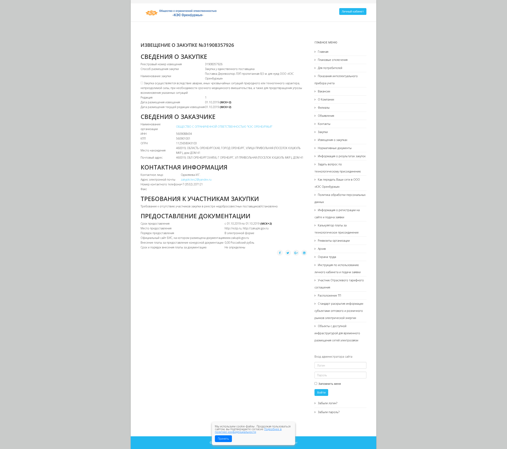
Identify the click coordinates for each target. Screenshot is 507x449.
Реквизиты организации (333, 240)
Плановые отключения (332, 60)
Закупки (322, 132)
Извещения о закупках (332, 140)
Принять (223, 438)
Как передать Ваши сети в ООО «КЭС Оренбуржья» (337, 183)
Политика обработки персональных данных (340, 198)
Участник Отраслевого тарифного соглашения (339, 283)
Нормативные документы (334, 148)
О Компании (325, 99)
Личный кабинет (353, 11)
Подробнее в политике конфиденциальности (248, 430)
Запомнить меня (329, 384)
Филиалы (323, 107)
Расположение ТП (329, 295)
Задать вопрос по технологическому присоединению (337, 167)
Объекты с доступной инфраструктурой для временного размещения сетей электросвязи (337, 333)
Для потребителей (329, 68)
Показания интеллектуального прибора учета (336, 79)
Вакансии (323, 91)
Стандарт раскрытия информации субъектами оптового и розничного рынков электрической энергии (338, 311)
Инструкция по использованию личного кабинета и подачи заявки (337, 268)
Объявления (325, 116)
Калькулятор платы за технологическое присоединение (336, 228)
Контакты (323, 124)
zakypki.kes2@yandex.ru (196, 179)
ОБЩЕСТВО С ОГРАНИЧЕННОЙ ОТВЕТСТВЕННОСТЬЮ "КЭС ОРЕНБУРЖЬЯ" (224, 126)
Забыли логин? (327, 403)
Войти (321, 392)
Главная (322, 52)
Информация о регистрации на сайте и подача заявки (337, 213)
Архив (321, 249)
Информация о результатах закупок (341, 156)
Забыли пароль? (328, 412)
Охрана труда (326, 257)
